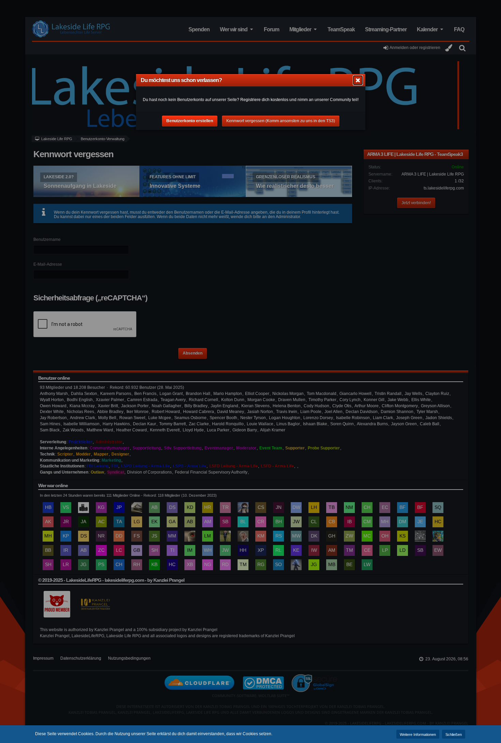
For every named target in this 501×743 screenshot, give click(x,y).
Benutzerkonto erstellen (189, 120)
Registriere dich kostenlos (264, 99)
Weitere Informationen (418, 734)
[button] (358, 80)
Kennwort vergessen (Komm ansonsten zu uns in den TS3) (280, 120)
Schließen (453, 734)
